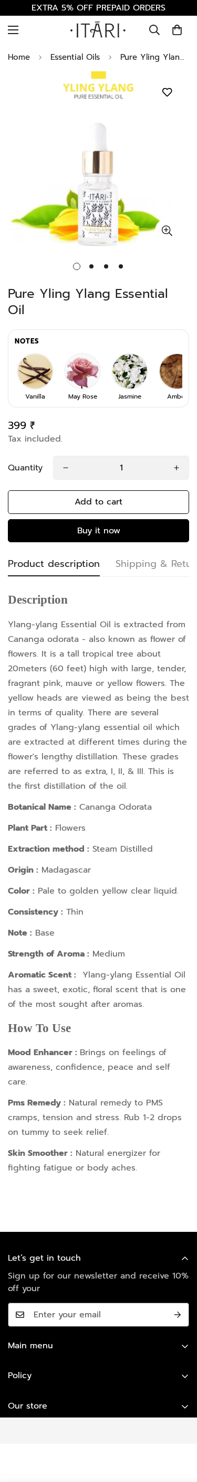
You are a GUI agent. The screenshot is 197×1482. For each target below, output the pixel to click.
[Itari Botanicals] (99, 30)
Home (19, 57)
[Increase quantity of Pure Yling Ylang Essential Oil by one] (176, 467)
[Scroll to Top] (178, 1426)
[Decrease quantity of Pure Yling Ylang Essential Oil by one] (66, 467)
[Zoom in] (167, 230)
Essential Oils (75, 57)
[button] (177, 30)
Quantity (25, 467)
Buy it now (98, 530)
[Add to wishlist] (167, 92)
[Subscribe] (177, 1315)
